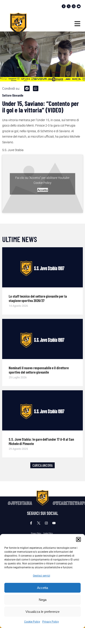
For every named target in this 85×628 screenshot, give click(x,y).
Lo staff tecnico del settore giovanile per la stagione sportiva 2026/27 (38, 298)
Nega (42, 600)
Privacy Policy (50, 621)
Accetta (42, 588)
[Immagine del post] (42, 267)
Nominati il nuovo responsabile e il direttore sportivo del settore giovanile (39, 370)
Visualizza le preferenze (43, 611)
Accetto (42, 190)
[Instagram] (74, 6)
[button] (78, 539)
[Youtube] (79, 6)
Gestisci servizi (41, 575)
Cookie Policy (32, 621)
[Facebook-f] (64, 6)
